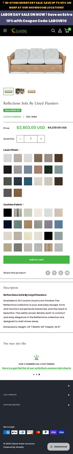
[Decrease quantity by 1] (20, 138)
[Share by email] (67, 273)
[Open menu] (5, 30)
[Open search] (53, 31)
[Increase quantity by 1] (41, 138)
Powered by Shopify (13, 447)
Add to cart (36, 259)
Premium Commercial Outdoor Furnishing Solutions (41, 368)
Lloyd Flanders (12, 116)
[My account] (60, 31)
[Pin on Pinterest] (54, 273)
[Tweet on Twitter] (60, 273)
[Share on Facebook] (47, 273)
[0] (67, 31)
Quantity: (9, 138)
